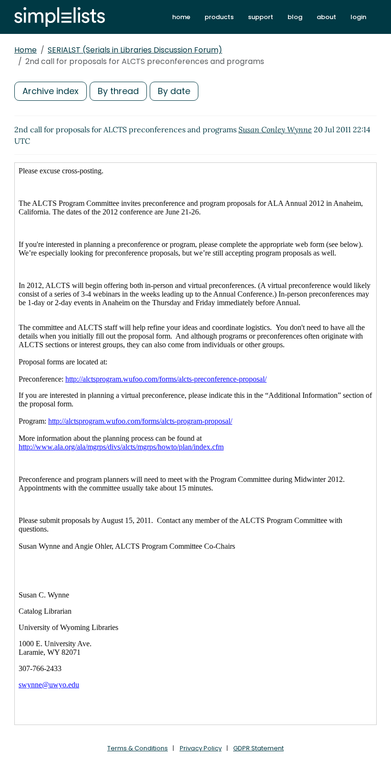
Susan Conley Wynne (275, 129)
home (181, 16)
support (260, 16)
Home (25, 49)
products (219, 16)
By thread (118, 91)
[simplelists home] (59, 17)
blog (295, 16)
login (358, 16)
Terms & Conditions (137, 748)
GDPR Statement (258, 748)
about (326, 16)
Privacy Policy (201, 748)
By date (174, 91)
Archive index (50, 91)
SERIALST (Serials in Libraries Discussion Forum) (135, 49)
